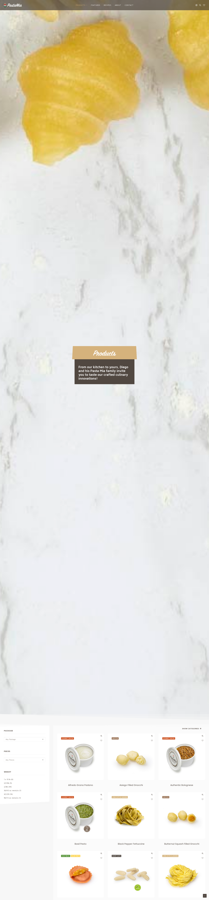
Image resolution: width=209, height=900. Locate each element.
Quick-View (101, 735)
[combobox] (24, 739)
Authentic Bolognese (181, 785)
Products (80, 5)
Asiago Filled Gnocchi (131, 785)
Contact (129, 5)
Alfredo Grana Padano (80, 785)
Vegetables (66, 856)
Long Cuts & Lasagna (119, 797)
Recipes (107, 5)
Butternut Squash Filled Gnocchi (181, 843)
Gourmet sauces (67, 738)
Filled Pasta (75, 856)
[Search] (200, 5)
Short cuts (116, 856)
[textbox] (25, 739)
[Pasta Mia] (13, 5)
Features (95, 5)
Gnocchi (115, 738)
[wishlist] (203, 5)
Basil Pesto (80, 843)
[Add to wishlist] (101, 740)
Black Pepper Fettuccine (131, 843)
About (118, 5)
